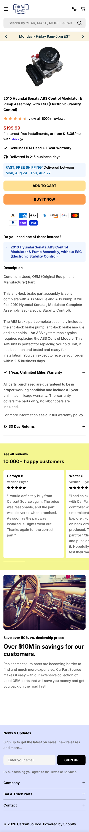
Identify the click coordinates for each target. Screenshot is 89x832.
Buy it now (44, 199)
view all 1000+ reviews (47, 118)
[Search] (79, 23)
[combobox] (44, 23)
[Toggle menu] (6, 8)
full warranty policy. (68, 415)
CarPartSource (29, 824)
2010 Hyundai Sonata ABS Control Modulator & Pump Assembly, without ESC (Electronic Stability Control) (46, 251)
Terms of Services (63, 772)
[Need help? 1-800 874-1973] (74, 8)
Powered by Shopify (59, 824)
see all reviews (15, 454)
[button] (6, 36)
